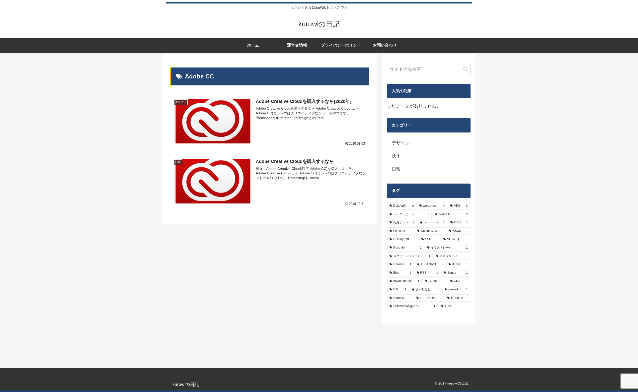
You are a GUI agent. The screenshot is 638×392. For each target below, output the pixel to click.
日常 (396, 169)
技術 (396, 155)
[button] (465, 69)
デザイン (401, 142)
